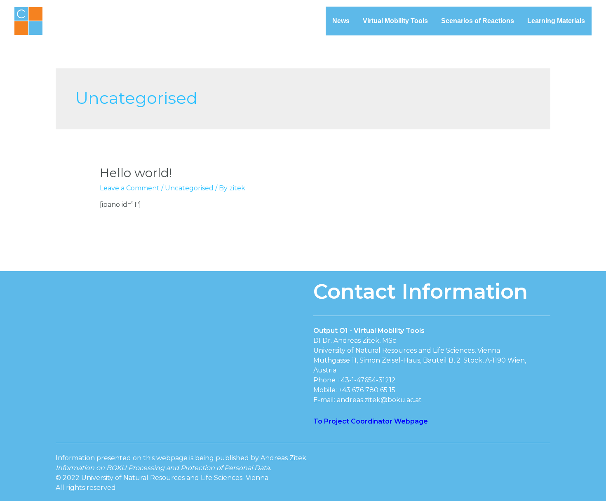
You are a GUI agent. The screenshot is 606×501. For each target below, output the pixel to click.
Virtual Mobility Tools (395, 20)
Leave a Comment (130, 188)
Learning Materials (556, 20)
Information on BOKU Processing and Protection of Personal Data (163, 468)
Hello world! (136, 172)
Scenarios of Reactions (477, 20)
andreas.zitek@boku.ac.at (379, 400)
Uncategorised (189, 188)
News (341, 20)
